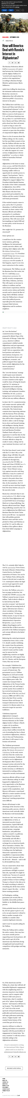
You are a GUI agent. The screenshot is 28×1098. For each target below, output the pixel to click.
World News (5, 37)
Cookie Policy (6, 1089)
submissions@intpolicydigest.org (15, 1052)
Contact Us (5, 1082)
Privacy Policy (6, 1090)
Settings (18, 10)
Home (3, 1078)
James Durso (9, 40)
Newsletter (5, 1085)
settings (17, 7)
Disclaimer (5, 1087)
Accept (4, 10)
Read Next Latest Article (14, 1068)
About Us (4, 1080)
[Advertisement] (14, 548)
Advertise (5, 1084)
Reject (11, 10)
